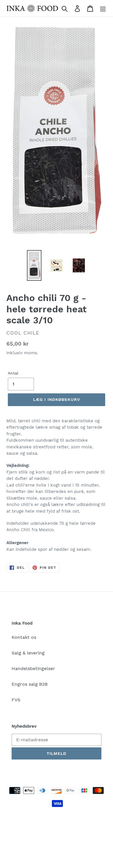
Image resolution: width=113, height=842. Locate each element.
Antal (13, 373)
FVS (16, 699)
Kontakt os (24, 637)
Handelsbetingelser (33, 668)
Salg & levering (28, 653)
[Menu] (102, 8)
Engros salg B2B (30, 684)
